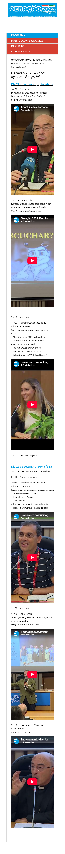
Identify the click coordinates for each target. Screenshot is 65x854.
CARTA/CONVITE (20, 51)
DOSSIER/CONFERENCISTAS (27, 40)
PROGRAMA (18, 35)
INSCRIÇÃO (17, 46)
